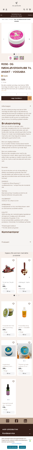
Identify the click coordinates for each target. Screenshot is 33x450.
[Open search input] (24, 9)
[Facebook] (16, 421)
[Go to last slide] (3, 277)
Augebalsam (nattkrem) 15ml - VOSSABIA (8, 365)
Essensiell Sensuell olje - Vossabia (8, 404)
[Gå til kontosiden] (6, 9)
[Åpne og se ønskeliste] (27, 9)
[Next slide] (29, 39)
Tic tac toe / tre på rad (7, 283)
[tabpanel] (8, 276)
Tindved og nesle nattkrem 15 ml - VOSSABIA (23, 365)
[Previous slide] (3, 39)
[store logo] (16, 4)
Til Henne (11, 19)
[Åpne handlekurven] (29, 9)
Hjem (3, 19)
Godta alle (22, 447)
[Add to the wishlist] (13, 260)
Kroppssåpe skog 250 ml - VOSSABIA (23, 326)
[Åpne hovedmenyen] (3, 9)
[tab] (14, 54)
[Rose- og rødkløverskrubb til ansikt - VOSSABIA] (16, 38)
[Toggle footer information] (30, 429)
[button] (30, 98)
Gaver (6, 19)
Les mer (3, 90)
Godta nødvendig (12, 447)
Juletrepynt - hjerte (24, 282)
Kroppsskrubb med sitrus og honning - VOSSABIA (8, 327)
